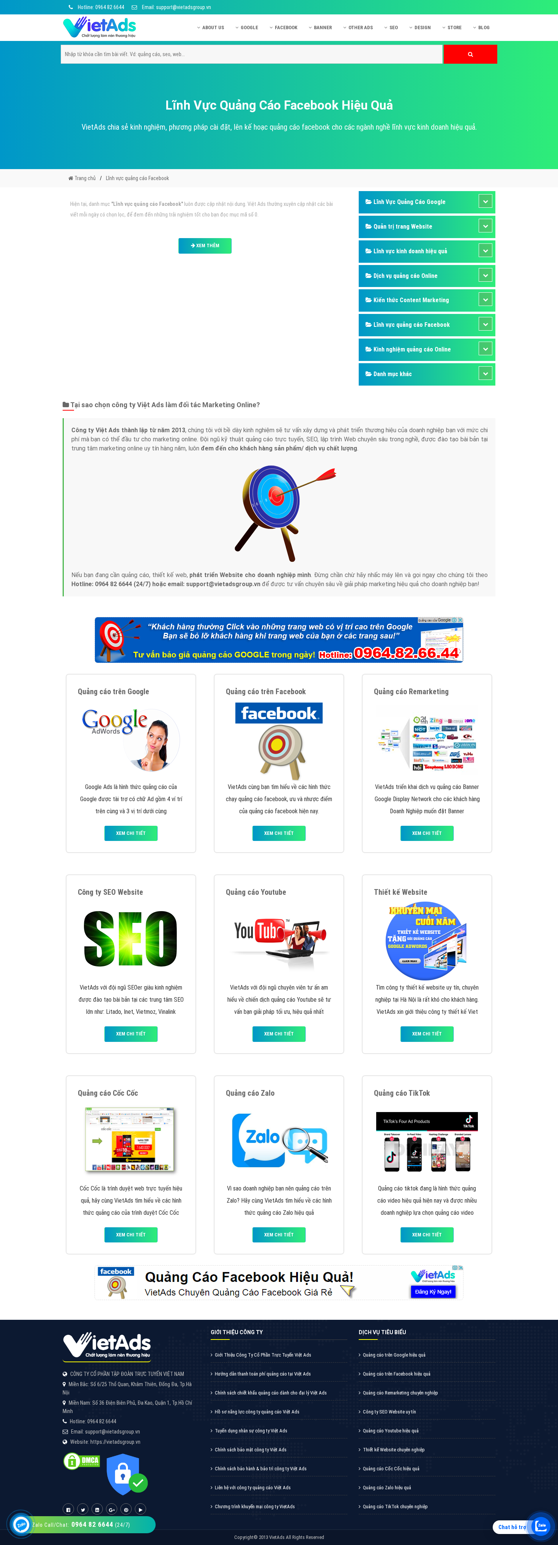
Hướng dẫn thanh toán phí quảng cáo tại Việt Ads (263, 1374)
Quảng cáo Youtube (256, 892)
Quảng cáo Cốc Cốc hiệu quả (391, 1468)
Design (423, 27)
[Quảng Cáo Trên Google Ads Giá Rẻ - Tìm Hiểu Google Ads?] (131, 739)
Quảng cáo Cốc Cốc (108, 1093)
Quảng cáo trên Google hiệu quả (394, 1355)
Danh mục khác (392, 374)
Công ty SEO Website (110, 892)
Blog (484, 27)
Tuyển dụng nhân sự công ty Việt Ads (251, 1431)
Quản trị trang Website (402, 226)
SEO (393, 27)
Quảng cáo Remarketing (411, 691)
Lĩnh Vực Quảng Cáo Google (409, 201)
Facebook (286, 27)
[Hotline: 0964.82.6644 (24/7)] (21, 1525)
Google (249, 27)
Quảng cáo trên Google (113, 691)
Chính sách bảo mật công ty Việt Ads (251, 1449)
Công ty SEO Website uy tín (389, 1412)
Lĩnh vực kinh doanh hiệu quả (409, 251)
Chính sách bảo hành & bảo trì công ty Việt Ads (261, 1468)
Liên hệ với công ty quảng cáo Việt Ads (253, 1487)
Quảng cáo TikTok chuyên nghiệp (395, 1506)
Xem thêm (207, 245)
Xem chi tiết (131, 833)
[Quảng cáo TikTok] (427, 1141)
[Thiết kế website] (427, 940)
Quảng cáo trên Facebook (266, 691)
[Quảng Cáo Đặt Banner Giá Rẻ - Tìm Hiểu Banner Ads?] (427, 739)
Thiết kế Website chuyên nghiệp (394, 1449)
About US (213, 27)
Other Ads (360, 27)
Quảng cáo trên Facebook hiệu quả (396, 1374)
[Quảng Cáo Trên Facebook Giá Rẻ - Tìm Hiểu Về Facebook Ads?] (279, 739)
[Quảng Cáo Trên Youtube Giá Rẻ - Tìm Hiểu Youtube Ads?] (279, 940)
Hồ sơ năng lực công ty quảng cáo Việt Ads (257, 1412)
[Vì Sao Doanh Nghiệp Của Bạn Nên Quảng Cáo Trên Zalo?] (279, 1141)
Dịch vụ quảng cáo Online (405, 275)
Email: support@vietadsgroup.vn (176, 7)
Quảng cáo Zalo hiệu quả (387, 1487)
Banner (323, 27)
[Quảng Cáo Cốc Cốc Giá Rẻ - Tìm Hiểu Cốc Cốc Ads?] (131, 1141)
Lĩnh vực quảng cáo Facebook (411, 324)
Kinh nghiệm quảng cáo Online (411, 349)
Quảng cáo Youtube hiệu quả (391, 1431)
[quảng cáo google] (279, 639)
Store (455, 27)
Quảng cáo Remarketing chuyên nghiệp (400, 1393)
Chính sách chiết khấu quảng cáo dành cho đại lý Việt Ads (271, 1393)
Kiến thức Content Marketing (410, 300)
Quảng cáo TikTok (402, 1093)
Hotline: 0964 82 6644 (100, 7)
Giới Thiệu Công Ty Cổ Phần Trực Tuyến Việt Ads (263, 1355)
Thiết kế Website (400, 892)
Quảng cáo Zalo (250, 1093)
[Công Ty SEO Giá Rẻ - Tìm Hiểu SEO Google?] (131, 940)
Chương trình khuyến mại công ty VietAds (255, 1506)
